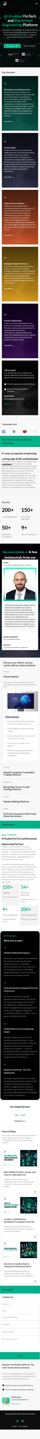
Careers (14, 1426)
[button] (37, 4)
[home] (19, 3)
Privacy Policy (23, 1426)
